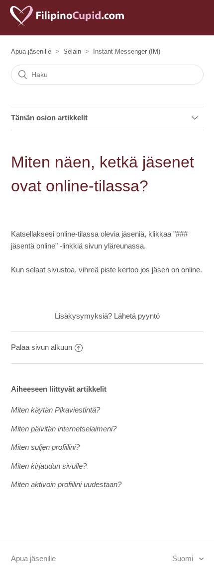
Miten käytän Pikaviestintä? (55, 410)
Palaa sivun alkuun (41, 347)
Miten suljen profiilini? (45, 447)
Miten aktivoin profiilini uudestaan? (66, 484)
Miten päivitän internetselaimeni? (63, 428)
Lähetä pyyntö (137, 316)
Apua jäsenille (31, 51)
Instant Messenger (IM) (126, 51)
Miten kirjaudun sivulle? (49, 466)
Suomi (183, 558)
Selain (72, 51)
